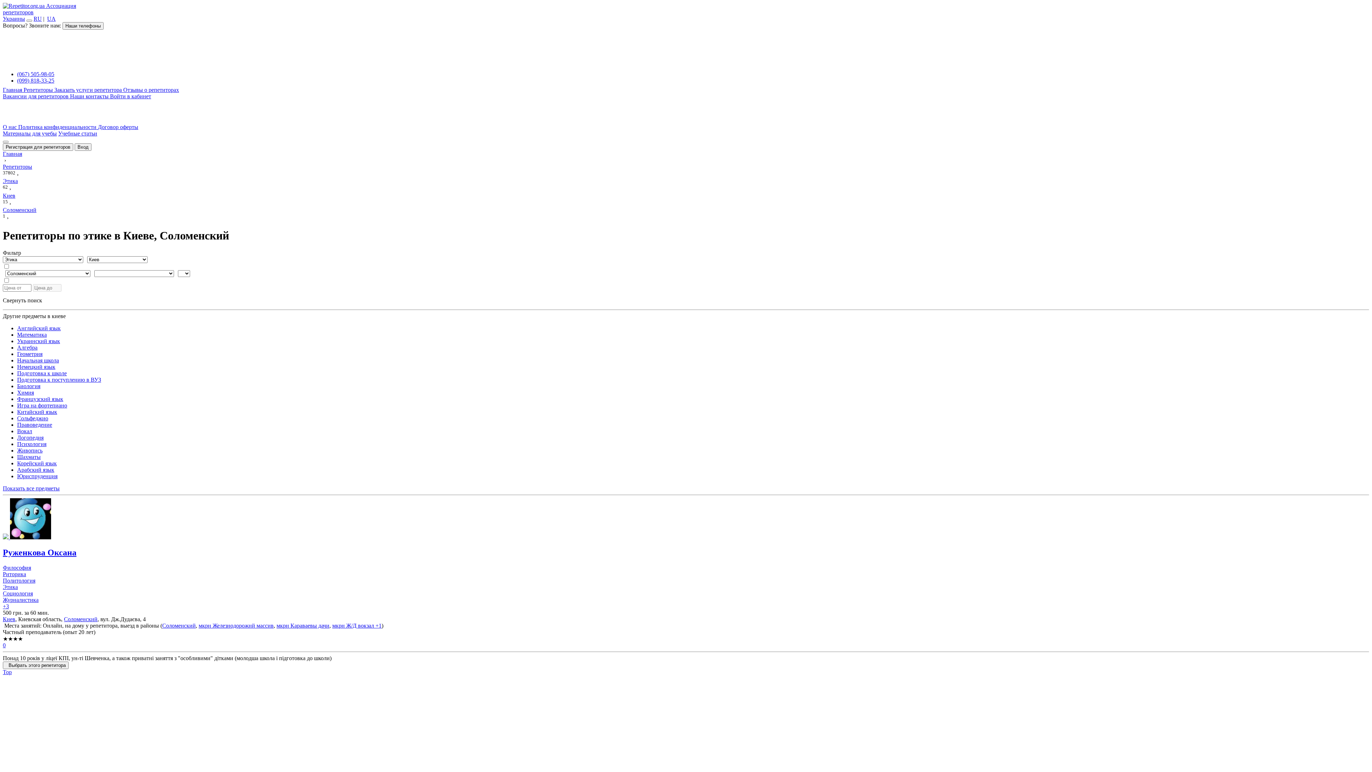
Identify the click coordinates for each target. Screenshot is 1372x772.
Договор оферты (118, 127)
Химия (25, 393)
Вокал (24, 431)
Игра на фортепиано (42, 405)
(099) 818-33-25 (35, 81)
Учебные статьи (77, 133)
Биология (28, 386)
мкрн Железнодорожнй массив (236, 626)
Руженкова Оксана (39, 552)
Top (7, 672)
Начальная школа (38, 360)
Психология (31, 444)
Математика (32, 335)
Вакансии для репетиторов (36, 96)
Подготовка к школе (42, 373)
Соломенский (81, 619)
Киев (9, 619)
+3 (6, 606)
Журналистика (21, 600)
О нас (10, 127)
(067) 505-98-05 (35, 74)
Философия (17, 568)
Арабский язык (35, 470)
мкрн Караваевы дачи (303, 626)
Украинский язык (38, 341)
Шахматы (29, 457)
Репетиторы (39, 90)
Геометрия (30, 354)
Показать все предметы (31, 488)
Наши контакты (90, 96)
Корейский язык (37, 463)
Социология (18, 593)
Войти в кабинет (130, 96)
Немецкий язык (36, 367)
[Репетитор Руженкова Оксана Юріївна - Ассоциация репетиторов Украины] (686, 519)
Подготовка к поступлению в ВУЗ (59, 380)
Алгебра (27, 348)
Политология (19, 581)
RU (38, 19)
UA (51, 19)
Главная (13, 90)
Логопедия (30, 438)
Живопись (30, 450)
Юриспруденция (37, 476)
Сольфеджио (32, 418)
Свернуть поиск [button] (22, 300)
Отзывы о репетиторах (151, 90)
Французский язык (40, 399)
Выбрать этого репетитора (36, 665)
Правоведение (34, 425)
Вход (83, 147)
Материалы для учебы (30, 133)
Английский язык (39, 328)
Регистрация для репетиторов (38, 147)
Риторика (14, 574)
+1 (378, 626)
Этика (10, 587)
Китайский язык (37, 412)
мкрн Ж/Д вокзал (353, 626)
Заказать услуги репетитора (88, 90)
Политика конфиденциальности (58, 127)
